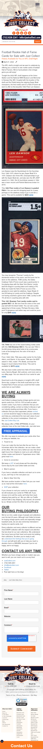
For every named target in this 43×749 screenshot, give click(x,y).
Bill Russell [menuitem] (33, 719)
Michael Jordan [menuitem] (35, 717)
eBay (5, 580)
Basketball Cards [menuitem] (21, 716)
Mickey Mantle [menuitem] (34, 714)
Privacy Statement (23, 695)
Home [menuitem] (3, 711)
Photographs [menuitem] (20, 735)
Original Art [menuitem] (19, 734)
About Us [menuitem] (4, 713)
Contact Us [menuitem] (5, 726)
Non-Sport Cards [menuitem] (21, 719)
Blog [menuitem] (3, 721)
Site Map (34, 695)
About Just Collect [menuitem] (7, 708)
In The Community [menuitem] (6, 716)
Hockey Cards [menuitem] (20, 717)
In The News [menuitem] (5, 714)
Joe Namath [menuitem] (34, 721)
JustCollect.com (9, 560)
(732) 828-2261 (10, 37)
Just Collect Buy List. (11, 420)
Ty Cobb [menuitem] (33, 716)
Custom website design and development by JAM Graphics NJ (21, 692)
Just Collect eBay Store (15, 580)
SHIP (6, 487)
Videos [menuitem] (4, 722)
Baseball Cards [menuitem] (20, 712)
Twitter (6, 569)
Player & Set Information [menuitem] (34, 709)
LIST (12, 463)
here (11, 456)
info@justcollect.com (29, 37)
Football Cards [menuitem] (20, 714)
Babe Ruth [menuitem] (33, 712)
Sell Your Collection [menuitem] (19, 709)
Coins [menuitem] (18, 737)
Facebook (8, 567)
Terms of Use (10, 695)
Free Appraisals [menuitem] (6, 724)
